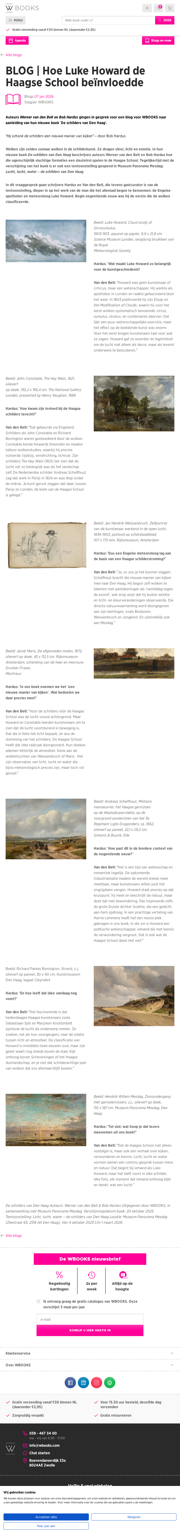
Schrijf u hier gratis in (90, 1330)
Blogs (29, 96)
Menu (18, 20)
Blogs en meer (161, 40)
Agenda (20, 40)
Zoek (167, 20)
